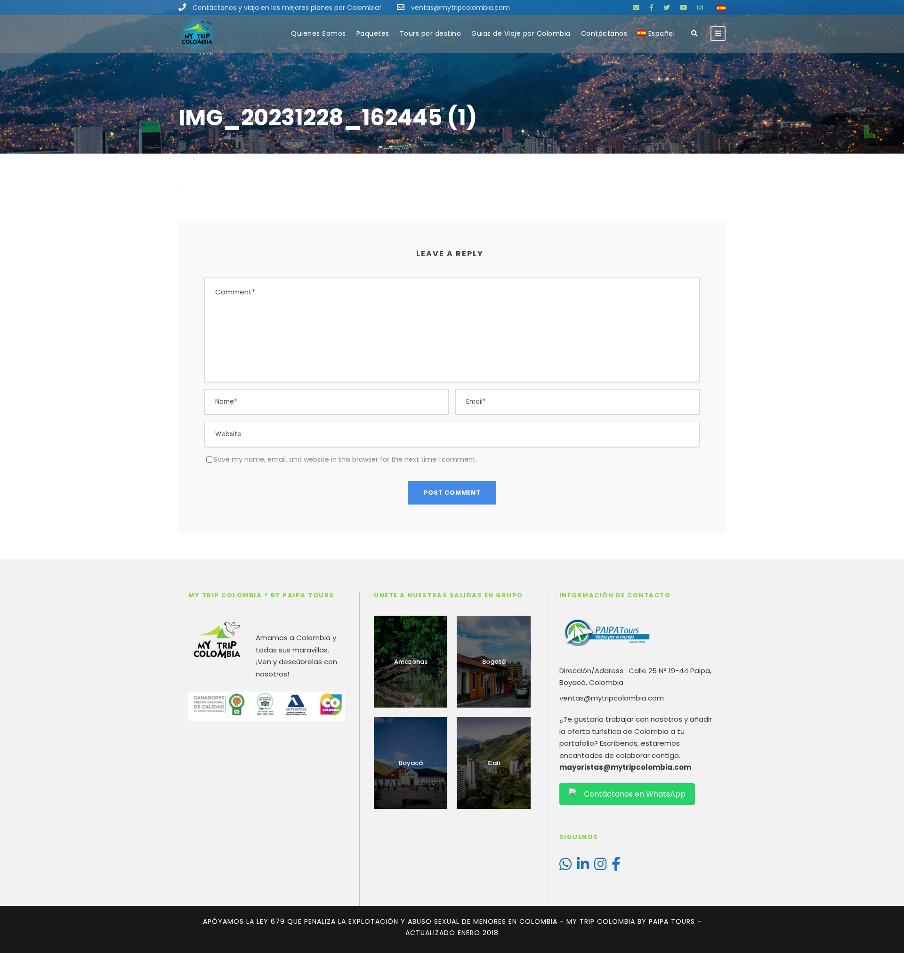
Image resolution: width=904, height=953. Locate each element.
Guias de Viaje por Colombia (521, 33)
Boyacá (411, 762)
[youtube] (683, 7)
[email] (636, 7)
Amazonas (411, 661)
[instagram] (700, 7)
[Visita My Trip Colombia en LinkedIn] (583, 867)
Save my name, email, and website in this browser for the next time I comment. (345, 459)
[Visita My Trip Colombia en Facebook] (616, 867)
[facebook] (651, 7)
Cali (493, 762)
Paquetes (372, 33)
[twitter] (666, 7)
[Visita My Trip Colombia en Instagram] (600, 867)
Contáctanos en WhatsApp (635, 794)
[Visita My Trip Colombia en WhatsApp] (565, 867)
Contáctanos (604, 33)
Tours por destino (430, 33)
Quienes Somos (318, 33)
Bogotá (494, 661)
